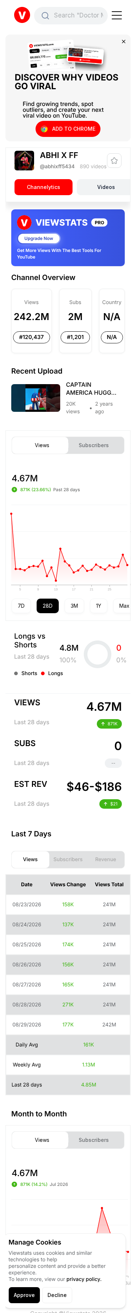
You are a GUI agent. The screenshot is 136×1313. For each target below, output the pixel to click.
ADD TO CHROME (73, 129)
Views (42, 445)
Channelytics (43, 187)
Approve (24, 1295)
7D (21, 606)
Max (124, 606)
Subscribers (94, 445)
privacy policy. (84, 1279)
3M (74, 606)
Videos (106, 187)
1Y (98, 606)
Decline (57, 1295)
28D (48, 606)
